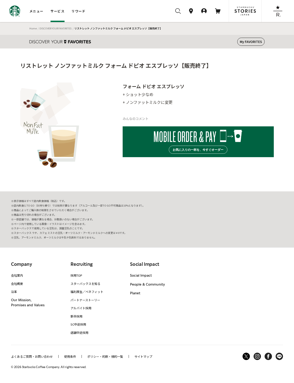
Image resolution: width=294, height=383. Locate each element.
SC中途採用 (78, 324)
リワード (78, 11)
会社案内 (17, 275)
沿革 (14, 291)
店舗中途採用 (79, 332)
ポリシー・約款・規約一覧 (105, 356)
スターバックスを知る (85, 283)
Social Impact (141, 275)
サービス (58, 11)
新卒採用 (76, 316)
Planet (135, 293)
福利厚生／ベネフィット (87, 291)
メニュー (36, 11)
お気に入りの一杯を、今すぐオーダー (198, 149)
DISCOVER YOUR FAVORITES (55, 28)
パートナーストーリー (85, 300)
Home (33, 28)
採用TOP (76, 275)
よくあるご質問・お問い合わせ (32, 356)
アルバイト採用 (81, 308)
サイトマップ (143, 356)
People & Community (147, 284)
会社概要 (17, 283)
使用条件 (70, 356)
